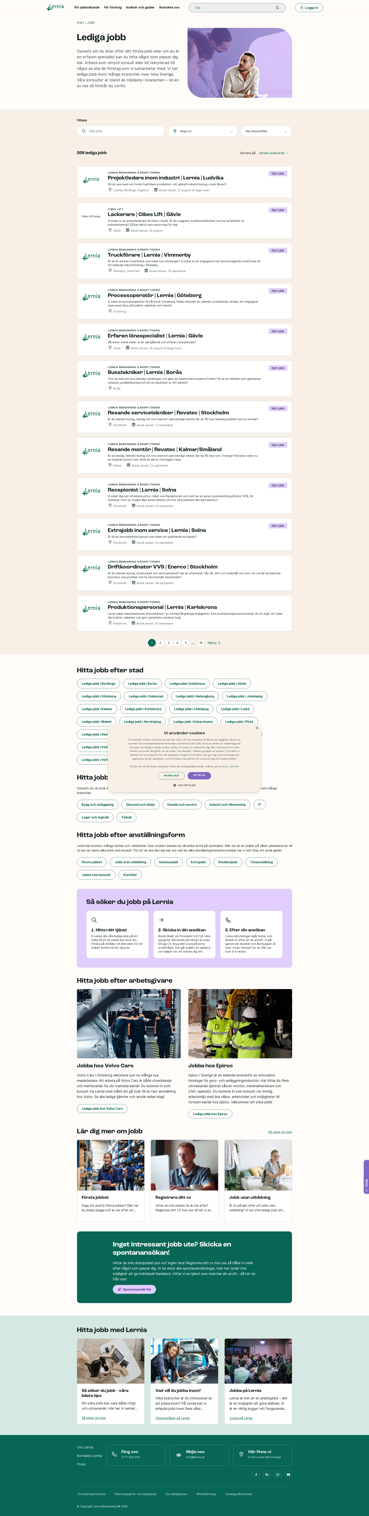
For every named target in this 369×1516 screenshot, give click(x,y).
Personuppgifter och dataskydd (135, 1494)
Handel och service (182, 804)
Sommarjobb (168, 862)
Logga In (311, 8)
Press (81, 1464)
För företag (112, 7)
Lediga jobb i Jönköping (245, 696)
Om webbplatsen (176, 1494)
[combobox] (203, 131)
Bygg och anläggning (98, 804)
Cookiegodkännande (238, 1494)
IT (259, 804)
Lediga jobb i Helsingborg (195, 696)
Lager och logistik (95, 817)
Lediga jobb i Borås (142, 683)
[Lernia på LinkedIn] (267, 1476)
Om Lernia (85, 1447)
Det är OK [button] (199, 775)
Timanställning (261, 862)
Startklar (130, 875)
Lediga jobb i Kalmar (97, 709)
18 (201, 643)
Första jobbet (92, 862)
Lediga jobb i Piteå (239, 722)
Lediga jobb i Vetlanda (98, 760)
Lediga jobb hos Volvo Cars (102, 1108)
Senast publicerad (271, 153)
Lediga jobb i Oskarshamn (193, 722)
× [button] (256, 728)
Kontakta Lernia (89, 1456)
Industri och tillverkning (227, 804)
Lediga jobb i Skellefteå (99, 734)
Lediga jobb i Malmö (96, 722)
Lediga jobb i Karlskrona (143, 709)
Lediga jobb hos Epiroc (210, 1114)
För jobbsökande (87, 7)
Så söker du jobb (280, 1132)
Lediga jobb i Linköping (191, 709)
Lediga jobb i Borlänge (98, 683)
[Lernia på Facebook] (256, 1476)
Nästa (212, 643)
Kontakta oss (169, 7)
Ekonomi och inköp (140, 804)
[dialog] (184, 758)
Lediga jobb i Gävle (232, 683)
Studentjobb (227, 862)
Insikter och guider (140, 7)
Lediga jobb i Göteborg (99, 696)
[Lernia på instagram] (277, 1476)
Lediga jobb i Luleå (235, 709)
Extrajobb (198, 862)
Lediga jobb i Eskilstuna (187, 683)
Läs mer (234, 766)
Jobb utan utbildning (130, 862)
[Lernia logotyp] (55, 7)
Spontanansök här (137, 1289)
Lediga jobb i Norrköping (142, 722)
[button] (277, 8)
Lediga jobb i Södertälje (99, 747)
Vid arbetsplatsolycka (92, 1494)
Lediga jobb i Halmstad (146, 696)
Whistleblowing (206, 1494)
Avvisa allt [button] (171, 776)
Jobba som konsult (96, 875)
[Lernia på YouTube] (288, 1476)
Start (80, 22)
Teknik (126, 817)
